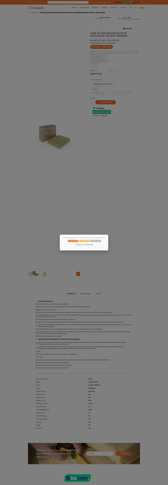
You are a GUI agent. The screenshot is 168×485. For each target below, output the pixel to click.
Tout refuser (84, 241)
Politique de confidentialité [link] (84, 244)
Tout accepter (73, 241)
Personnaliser (95, 241)
